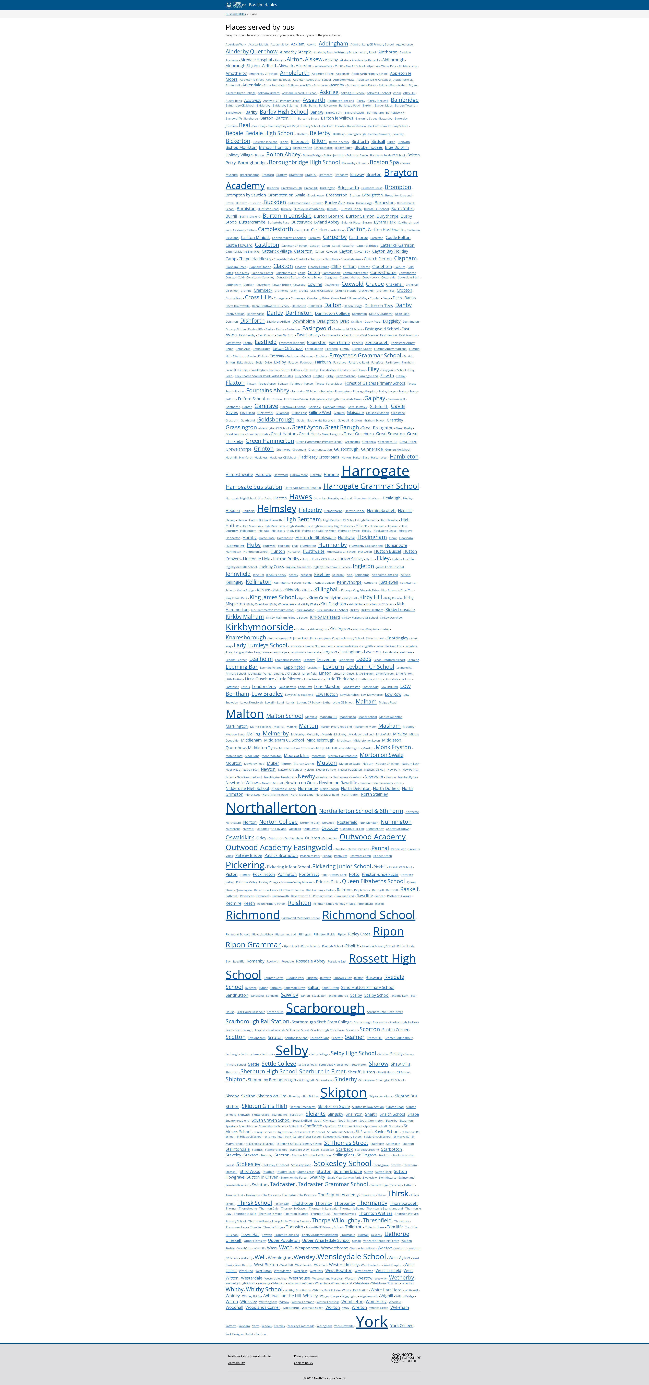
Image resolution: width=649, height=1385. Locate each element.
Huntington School (255, 552)
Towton (267, 1235)
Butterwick (301, 222)
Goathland (248, 420)
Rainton (344, 889)
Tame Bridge (379, 1185)
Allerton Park (323, 66)
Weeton (385, 1248)
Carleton (319, 229)
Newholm (323, 777)
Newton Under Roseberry (376, 783)
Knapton (358, 629)
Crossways (298, 298)
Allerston (304, 65)
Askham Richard (269, 93)
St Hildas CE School (249, 1136)
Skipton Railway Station (368, 1107)
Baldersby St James (285, 105)
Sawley (289, 994)
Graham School (374, 420)
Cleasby (300, 267)
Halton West (379, 457)
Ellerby (345, 349)
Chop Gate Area (351, 259)
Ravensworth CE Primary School (312, 896)
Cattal (336, 246)
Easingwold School (382, 329)
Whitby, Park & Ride (326, 1290)
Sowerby (391, 1120)
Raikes (330, 890)
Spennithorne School (272, 1126)
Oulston (312, 838)
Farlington (393, 362)
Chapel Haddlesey (255, 258)
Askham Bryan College (241, 93)
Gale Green (354, 399)
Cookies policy (303, 1363)
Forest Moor (334, 383)
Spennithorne (248, 1126)
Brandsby (341, 175)
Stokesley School (342, 1163)
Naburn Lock (410, 764)
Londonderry (264, 686)
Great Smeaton (390, 433)
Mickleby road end (361, 734)
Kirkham (301, 629)
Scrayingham (257, 1038)
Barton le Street (308, 118)
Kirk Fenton (356, 604)
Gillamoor (282, 413)
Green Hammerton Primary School (319, 442)
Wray (345, 1308)
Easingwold (316, 328)
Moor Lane (252, 756)
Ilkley (383, 558)
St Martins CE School (377, 1136)
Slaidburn (296, 1115)
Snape (413, 1114)
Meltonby (313, 734)
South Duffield (302, 1120)
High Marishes (251, 526)
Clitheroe (364, 267)
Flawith (387, 375)
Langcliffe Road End (389, 646)
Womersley (376, 1301)
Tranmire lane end (286, 1235)
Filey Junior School (393, 370)
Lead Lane (405, 652)
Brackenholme (249, 175)
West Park (316, 1271)
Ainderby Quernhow (252, 51)
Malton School (284, 715)
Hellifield (249, 511)
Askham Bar (387, 85)
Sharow (378, 1063)
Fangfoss (377, 362)
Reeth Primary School (271, 904)
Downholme (303, 321)
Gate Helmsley (357, 407)
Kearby (293, 575)
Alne (339, 65)
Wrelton (359, 1307)
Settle (253, 1064)
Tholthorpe (302, 1203)
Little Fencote (385, 673)
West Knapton (393, 1265)
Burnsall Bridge (351, 209)
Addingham (333, 43)
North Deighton (356, 788)
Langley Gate (243, 652)
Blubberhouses (369, 147)
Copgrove (331, 277)
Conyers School (312, 277)
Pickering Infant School (288, 867)
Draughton (327, 321)
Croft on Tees (385, 290)
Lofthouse (232, 687)
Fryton (403, 391)
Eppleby (321, 356)
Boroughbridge (252, 162)
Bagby (361, 101)
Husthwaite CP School (341, 552)
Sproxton (395, 1126)
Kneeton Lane (375, 638)
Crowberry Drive (318, 298)
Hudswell (269, 546)
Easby (280, 329)
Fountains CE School (305, 391)
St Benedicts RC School (310, 1132)
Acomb (311, 44)
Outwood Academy (373, 836)
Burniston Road (268, 209)
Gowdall (343, 420)
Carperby (335, 236)
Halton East (361, 457)
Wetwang (264, 1283)
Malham (366, 701)
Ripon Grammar (253, 944)
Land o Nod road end (319, 646)
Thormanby (372, 1202)
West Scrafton (364, 1271)
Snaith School (392, 1114)
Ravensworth (280, 896)
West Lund (246, 1271)
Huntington (233, 552)
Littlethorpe (364, 679)
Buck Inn (255, 203)
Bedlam (302, 134)
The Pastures (307, 1195)
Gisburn (339, 413)
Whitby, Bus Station (298, 1290)
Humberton (308, 546)
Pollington (287, 874)
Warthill (259, 1248)
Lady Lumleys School (260, 645)
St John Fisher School (307, 1136)
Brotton (355, 195)
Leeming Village (270, 668)
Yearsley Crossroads (300, 1326)
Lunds (290, 702)
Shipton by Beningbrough (272, 1079)
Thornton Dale (269, 1208)
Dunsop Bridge (236, 329)
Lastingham (351, 651)
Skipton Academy (381, 1096)
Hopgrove (405, 531)
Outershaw (329, 838)
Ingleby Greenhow (298, 567)
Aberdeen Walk (236, 44)
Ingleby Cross (271, 566)
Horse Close (267, 538)
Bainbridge (405, 99)
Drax (344, 321)
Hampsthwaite (239, 474)
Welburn (400, 1248)
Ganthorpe (233, 407)
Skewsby (294, 1096)
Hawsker (360, 498)
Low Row (393, 694)
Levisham (314, 668)
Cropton (404, 290)
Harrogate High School (241, 498)
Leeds (363, 658)
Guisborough (346, 449)
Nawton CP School (290, 769)
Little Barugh (365, 673)
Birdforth (360, 141)
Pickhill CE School (400, 867)
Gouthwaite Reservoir (321, 420)
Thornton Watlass (375, 1213)
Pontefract (309, 874)
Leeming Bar (242, 666)
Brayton (373, 174)
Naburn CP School (388, 764)
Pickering (245, 865)
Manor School (367, 717)
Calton (251, 230)
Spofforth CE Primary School (343, 1126)
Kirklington (339, 628)
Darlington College (332, 313)
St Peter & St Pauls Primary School (299, 1144)
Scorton (370, 1029)
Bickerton (238, 140)
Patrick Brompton (281, 855)
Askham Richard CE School (299, 93)
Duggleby (392, 321)
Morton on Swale (381, 754)
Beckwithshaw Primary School (388, 126)
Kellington (258, 581)
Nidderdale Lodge (283, 789)
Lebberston (346, 660)
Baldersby (263, 105)
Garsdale (315, 407)
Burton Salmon (360, 216)
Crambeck (263, 290)
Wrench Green (378, 1308)
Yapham (244, 1326)
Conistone (253, 277)
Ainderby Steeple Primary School (336, 52)
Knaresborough (246, 637)
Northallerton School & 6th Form (361, 810)
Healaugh (392, 498)
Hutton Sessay (350, 558)
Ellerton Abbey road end (390, 349)
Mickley (400, 734)
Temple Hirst (234, 1195)
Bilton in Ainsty (339, 142)
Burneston (385, 202)
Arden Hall (233, 85)
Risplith (352, 945)
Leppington (294, 667)
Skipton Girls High (264, 1105)
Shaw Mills (400, 1064)
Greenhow (369, 442)
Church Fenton (378, 258)
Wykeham (399, 1307)
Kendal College (325, 582)
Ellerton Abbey (362, 349)
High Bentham (302, 519)
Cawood (331, 251)
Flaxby (400, 376)
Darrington (359, 314)
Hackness (261, 457)
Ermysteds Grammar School (365, 355)
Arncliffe (305, 85)
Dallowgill (315, 306)
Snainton (354, 1114)
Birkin (391, 142)
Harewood (281, 475)
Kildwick (291, 590)
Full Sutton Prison (296, 399)
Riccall (379, 904)
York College (401, 1325)
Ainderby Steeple (295, 52)
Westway (381, 1278)
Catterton (303, 251)
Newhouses (340, 777)
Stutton (324, 1171)
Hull (295, 546)
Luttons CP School (309, 702)
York (372, 1321)
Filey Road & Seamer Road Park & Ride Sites (264, 376)
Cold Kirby (242, 273)
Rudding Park (295, 978)
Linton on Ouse (344, 673)
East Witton (233, 343)
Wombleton (352, 1301)
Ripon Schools (310, 946)
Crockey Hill (367, 290)
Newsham (374, 776)
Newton (391, 777)
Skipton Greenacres (303, 1107)
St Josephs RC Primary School (342, 1136)
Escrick (408, 356)
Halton (346, 457)
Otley (261, 838)
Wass (272, 1248)
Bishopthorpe (323, 148)
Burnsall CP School (376, 209)
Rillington (304, 934)
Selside (383, 1054)
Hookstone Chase (385, 531)
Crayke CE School (321, 290)
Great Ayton (306, 427)
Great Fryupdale (257, 434)
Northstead (233, 823)
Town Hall (250, 1234)
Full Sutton (274, 399)
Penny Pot (340, 856)
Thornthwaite (248, 1208)
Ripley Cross (359, 934)
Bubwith (241, 203)
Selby (291, 1050)
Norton (250, 822)
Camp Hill (302, 230)
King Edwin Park (236, 598)
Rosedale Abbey (310, 961)
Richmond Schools (238, 934)
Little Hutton (234, 679)
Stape (315, 1150)
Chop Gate (331, 259)
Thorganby (344, 1203)
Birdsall (378, 141)
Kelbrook (338, 575)
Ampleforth (294, 72)
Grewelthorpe (238, 449)
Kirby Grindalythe (325, 597)
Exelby (280, 362)
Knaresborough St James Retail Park (292, 638)
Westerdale (251, 1278)
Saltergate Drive (294, 988)
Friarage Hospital (364, 391)
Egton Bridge (261, 349)
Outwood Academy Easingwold (279, 847)
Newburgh (288, 777)
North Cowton (329, 789)
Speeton (231, 1126)
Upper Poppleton (284, 1240)
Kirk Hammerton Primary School (272, 610)
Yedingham (324, 1326)
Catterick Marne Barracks (242, 251)
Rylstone (251, 988)
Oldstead (295, 829)
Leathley (309, 660)
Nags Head (233, 769)
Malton (245, 713)
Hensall (405, 510)
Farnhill (231, 370)
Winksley (248, 1301)
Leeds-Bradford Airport (389, 660)
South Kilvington (325, 1120)
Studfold (268, 1172)
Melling (253, 734)
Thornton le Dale (245, 1214)
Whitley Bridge (252, 1296)
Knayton (324, 638)
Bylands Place (351, 222)
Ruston (358, 978)
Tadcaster (282, 1184)
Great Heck (309, 433)
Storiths (396, 1165)
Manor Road (348, 717)
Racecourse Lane (265, 890)
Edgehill (357, 343)
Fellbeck (296, 370)
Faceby (293, 362)
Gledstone (398, 413)
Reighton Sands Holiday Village (334, 904)
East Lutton (351, 335)
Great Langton (331, 434)
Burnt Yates (402, 208)
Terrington (253, 1195)
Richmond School (368, 914)
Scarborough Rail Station (257, 1021)
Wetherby (401, 1277)
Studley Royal (286, 1172)
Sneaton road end (237, 1120)
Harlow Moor (299, 475)
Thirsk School (254, 1202)
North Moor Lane (302, 794)
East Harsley (308, 334)
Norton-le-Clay (310, 823)
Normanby (308, 788)
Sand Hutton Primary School (367, 987)
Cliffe (336, 266)
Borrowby (348, 163)
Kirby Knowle (393, 598)
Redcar (380, 896)
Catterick (348, 246)
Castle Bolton (398, 237)
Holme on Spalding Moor (319, 531)
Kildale (277, 590)
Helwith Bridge (355, 511)
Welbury (246, 1258)
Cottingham (233, 285)
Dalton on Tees (379, 305)
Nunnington (396, 821)
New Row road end (249, 777)
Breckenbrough (291, 188)
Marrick (279, 727)
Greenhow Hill (387, 442)
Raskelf (409, 889)
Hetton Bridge (258, 520)
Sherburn (232, 1072)
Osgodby (330, 828)
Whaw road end (341, 1283)
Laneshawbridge (347, 646)
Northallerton (271, 807)
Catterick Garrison (397, 245)
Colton (314, 272)
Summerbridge (348, 1171)
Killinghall (326, 589)
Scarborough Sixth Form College (322, 1022)
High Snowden (322, 526)
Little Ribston (289, 679)
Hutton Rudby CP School (318, 559)
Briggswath (348, 187)
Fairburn (323, 362)
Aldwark (285, 65)
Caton (326, 246)
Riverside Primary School (378, 946)
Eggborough (377, 342)
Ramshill (392, 890)
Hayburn (374, 498)
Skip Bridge (310, 1096)
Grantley (395, 420)
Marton (308, 725)
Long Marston (327, 686)
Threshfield (377, 1220)
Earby (270, 329)
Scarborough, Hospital (250, 1030)
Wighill (386, 1295)
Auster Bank (234, 101)
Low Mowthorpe (372, 695)
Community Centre (355, 273)
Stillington (366, 1155)
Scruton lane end (296, 1038)
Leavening (326, 659)
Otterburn (275, 838)
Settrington (359, 1064)
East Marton (369, 335)
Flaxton (235, 382)
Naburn (368, 764)
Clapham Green (236, 267)
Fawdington (259, 370)
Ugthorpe (396, 1233)
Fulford (231, 399)
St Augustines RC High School (273, 1132)
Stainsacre (393, 1144)
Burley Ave (335, 202)
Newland (356, 777)
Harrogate (375, 470)
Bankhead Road (349, 105)
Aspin (397, 93)
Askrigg (329, 92)
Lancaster (296, 646)
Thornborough (404, 1203)
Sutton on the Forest (294, 1177)
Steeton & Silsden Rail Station (311, 1155)
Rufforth (325, 978)
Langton (329, 651)
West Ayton (399, 1257)
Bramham (325, 175)
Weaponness (307, 1248)
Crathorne (281, 290)
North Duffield (386, 788)
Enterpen (307, 356)
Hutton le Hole (256, 558)
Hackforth (246, 457)
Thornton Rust (320, 1214)
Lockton (406, 679)
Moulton (234, 763)
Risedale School (332, 946)
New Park (394, 769)
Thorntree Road (258, 1221)
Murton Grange (304, 764)
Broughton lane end (398, 195)
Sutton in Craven (262, 1177)
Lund (280, 702)
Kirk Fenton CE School (380, 604)
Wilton (232, 1301)
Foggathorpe (267, 383)
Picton (231, 874)
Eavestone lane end (292, 343)
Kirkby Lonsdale (400, 609)
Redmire (233, 903)
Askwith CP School (379, 93)
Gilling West (320, 412)
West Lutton (264, 1271)
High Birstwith (367, 520)
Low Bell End (389, 687)
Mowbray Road (254, 764)
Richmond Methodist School (301, 918)
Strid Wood (250, 1171)
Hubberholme (235, 546)
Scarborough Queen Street (385, 1012)
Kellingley (234, 582)
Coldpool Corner (262, 273)
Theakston (368, 1195)
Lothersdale (370, 687)
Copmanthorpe (350, 277)
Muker (273, 763)
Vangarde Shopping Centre (381, 1241)
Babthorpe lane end (341, 101)
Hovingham (372, 537)
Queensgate (244, 890)
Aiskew (313, 59)
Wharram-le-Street (300, 1283)
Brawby (357, 174)
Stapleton (327, 1150)
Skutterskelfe (260, 1115)
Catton (319, 251)
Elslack (262, 356)
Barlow (316, 112)
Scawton (351, 1030)
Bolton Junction (334, 155)
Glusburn (232, 420)
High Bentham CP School (339, 520)
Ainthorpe (387, 52)
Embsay (277, 356)
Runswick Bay (342, 978)
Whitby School (264, 1289)
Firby (330, 376)
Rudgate (312, 978)
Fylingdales (318, 399)
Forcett (308, 383)
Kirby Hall (350, 598)
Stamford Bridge (276, 1150)
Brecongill (311, 188)
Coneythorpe (407, 273)
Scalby (356, 995)
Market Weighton (390, 717)
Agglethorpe (404, 44)
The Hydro (289, 1195)
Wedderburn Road (362, 1248)
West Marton (282, 1271)
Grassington (241, 427)
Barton (266, 118)
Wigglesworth (369, 1296)
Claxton (283, 265)
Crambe (246, 290)
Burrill (231, 216)
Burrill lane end (249, 216)
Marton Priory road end (336, 727)
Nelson (309, 769)
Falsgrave (339, 362)
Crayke (303, 290)
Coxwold (353, 283)
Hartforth (264, 498)
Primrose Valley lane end (297, 882)
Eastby (248, 343)
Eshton (230, 362)
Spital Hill (295, 1126)
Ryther (263, 988)
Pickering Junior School (341, 866)
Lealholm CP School (288, 660)
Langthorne (261, 652)
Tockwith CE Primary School (324, 1227)
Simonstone (324, 1080)
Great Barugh (341, 427)
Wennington (279, 1257)
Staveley (233, 1155)
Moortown (319, 756)
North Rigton (349, 794)
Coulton (249, 285)
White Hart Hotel (386, 1290)
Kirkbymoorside (259, 626)
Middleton (344, 740)
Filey (373, 369)
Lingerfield (309, 673)
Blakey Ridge (343, 148)
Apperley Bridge (323, 74)
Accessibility (236, 1363)
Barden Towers (405, 105)
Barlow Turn (334, 112)
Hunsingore (396, 545)
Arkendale (251, 85)
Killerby (307, 590)
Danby (403, 305)
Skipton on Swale (334, 1106)
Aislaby (331, 59)
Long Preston (351, 687)
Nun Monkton (369, 823)
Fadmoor (306, 362)
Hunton (278, 551)
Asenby (337, 85)
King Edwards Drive (366, 590)
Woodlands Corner (263, 1307)
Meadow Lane (235, 734)
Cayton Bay (362, 251)
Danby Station (235, 314)
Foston (239, 391)
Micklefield (383, 734)
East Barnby (247, 335)
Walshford (244, 1248)
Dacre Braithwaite (238, 306)
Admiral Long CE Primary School (372, 44)
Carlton (356, 229)
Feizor (285, 370)
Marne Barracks (260, 727)
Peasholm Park (310, 856)
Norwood (328, 823)
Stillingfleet (343, 1155)
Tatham (409, 1185)
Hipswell (392, 526)
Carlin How (337, 230)
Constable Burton (288, 277)
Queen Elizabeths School (373, 881)
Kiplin (302, 598)
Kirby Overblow (257, 604)
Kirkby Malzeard (325, 617)
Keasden (306, 575)
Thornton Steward (344, 1214)
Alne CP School (355, 66)
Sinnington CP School (390, 1080)
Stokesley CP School (276, 1165)
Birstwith (404, 142)
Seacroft (337, 1038)
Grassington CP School (274, 428)
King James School (273, 597)
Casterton (376, 238)
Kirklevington (318, 629)
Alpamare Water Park (381, 66)
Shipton (236, 1079)
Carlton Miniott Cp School (289, 238)
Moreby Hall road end (342, 756)
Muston (327, 762)
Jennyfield (238, 573)
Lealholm (261, 658)
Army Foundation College (281, 85)
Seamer (355, 1036)
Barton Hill (286, 118)
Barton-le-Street (366, 118)
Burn (350, 203)
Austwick (252, 100)
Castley (315, 246)
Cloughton (382, 266)
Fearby (273, 370)
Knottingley (397, 638)
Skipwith (244, 1115)
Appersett (342, 74)
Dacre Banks (404, 297)
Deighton (232, 321)
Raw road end (345, 896)
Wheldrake (361, 1283)
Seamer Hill (374, 1038)
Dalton (332, 305)
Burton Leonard (329, 216)
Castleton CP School (295, 246)
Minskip (368, 748)
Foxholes (327, 391)
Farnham (408, 362)
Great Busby (404, 428)
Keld (350, 575)
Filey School (303, 376)
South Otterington (371, 1120)
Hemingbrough (381, 510)
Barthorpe (251, 118)
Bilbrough (300, 141)
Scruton (275, 1037)
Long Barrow (287, 687)
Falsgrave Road (358, 362)
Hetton (242, 520)
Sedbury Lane (250, 1054)
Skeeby (232, 1096)
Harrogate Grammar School (371, 486)
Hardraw (263, 474)
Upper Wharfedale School (326, 1240)
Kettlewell (388, 582)
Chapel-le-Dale (284, 259)
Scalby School (376, 995)
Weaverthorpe (334, 1248)
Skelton (248, 1096)
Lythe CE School (343, 702)
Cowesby (299, 285)
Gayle (398, 405)
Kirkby (354, 610)
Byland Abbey (326, 222)
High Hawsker (389, 520)
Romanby (256, 961)
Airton (295, 59)
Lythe (326, 702)
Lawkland (389, 652)
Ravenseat (262, 896)
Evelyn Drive (264, 362)
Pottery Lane (338, 875)
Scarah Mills (275, 1012)
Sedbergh (232, 1054)
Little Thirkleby (340, 679)
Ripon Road (291, 946)
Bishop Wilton (302, 148)
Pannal (380, 848)
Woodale (395, 1302)
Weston (350, 1278)
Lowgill (270, 702)
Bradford (268, 175)
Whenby (407, 1283)
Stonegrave (381, 1165)
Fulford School (251, 398)
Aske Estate (368, 85)
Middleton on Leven (366, 740)
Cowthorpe (332, 285)
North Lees (253, 794)
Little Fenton (404, 673)
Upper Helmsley (255, 1241)
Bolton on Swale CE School (387, 155)
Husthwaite (313, 551)
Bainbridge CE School (240, 105)
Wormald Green (312, 1308)
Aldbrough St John (243, 65)
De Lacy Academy (381, 314)
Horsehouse (285, 538)
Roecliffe (238, 961)
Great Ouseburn (358, 433)
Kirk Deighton (333, 603)
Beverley (398, 134)
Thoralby (323, 1203)
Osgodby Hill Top (352, 829)
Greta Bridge (408, 442)
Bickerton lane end (265, 142)
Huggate (284, 546)
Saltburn (276, 988)
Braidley (311, 175)
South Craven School (271, 1120)
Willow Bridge (404, 1296)
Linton (325, 673)
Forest (320, 383)
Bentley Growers (379, 134)
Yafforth (231, 1326)
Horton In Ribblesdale (315, 537)
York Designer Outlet (239, 1334)
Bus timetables (236, 14)
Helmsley (276, 508)
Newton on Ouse (301, 782)
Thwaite (255, 1227)
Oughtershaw (294, 838)
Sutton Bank (383, 1172)
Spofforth (313, 1126)
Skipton (343, 1092)
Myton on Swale (349, 764)
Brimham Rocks (371, 188)
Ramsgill (378, 890)
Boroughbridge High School (304, 162)
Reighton (299, 902)
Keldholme (362, 575)
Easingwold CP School (348, 329)
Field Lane (358, 370)
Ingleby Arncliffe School (241, 567)
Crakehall (395, 284)
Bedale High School (270, 133)
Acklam (298, 44)
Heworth (276, 520)
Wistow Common (303, 1302)
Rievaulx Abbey (262, 934)
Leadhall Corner (236, 660)
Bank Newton (328, 105)
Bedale (234, 133)
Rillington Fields (324, 934)
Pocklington (264, 874)
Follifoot (296, 383)
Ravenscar (247, 896)
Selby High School (353, 1053)
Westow (364, 1278)
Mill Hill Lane (335, 748)
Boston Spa (384, 162)
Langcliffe (366, 646)
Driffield (356, 321)
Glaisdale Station (377, 413)
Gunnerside (372, 449)
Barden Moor (383, 105)
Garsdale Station (334, 407)
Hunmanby (332, 544)
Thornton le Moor (270, 1214)
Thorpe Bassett (299, 1221)
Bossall (362, 163)
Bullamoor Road (299, 203)
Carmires (314, 238)
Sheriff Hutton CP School (393, 1072)
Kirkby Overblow (391, 617)
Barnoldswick (395, 112)
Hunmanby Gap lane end (366, 546)
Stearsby (266, 1155)
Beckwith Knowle (333, 126)
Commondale (331, 273)
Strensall (231, 1172)
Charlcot (301, 259)
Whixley (310, 1295)
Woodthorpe (291, 1308)
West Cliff (286, 1265)
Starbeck (344, 1149)
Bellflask (338, 134)
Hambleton (404, 456)
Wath (286, 1247)
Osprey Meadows (397, 829)
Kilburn (263, 590)
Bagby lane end (378, 101)
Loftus (245, 687)
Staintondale (238, 1149)
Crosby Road (234, 298)
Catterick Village (277, 251)
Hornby (250, 537)
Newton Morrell (272, 783)
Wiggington (349, 1296)
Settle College (279, 1063)
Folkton (283, 383)
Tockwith (294, 1226)
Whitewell (411, 1290)
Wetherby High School (240, 1283)
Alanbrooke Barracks (366, 60)
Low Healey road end (299, 695)
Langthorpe (279, 652)
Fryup (414, 391)
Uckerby (376, 1235)
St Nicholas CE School (260, 1144)
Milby (320, 748)
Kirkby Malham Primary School (287, 617)
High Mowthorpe (298, 526)
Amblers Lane (408, 66)
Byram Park (385, 222)
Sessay (396, 1053)
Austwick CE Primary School (281, 101)
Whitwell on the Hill (282, 1295)
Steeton (282, 1155)
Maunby (408, 727)
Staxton (251, 1155)
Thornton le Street (296, 1214)
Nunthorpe (233, 829)
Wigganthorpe (329, 1296)
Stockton (384, 1155)
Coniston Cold (235, 277)
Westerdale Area (276, 1278)
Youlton (261, 1334)
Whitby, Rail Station (355, 1290)
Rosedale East (337, 961)
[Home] (236, 5)
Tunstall (363, 1235)
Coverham (263, 285)
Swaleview (370, 1177)
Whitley (233, 1295)
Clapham (405, 258)
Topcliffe (395, 1226)
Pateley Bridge (248, 855)
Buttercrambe (252, 222)
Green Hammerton (270, 440)
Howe (393, 538)
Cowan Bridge (281, 285)
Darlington (299, 312)
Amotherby (236, 73)
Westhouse (299, 1278)
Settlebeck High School (334, 1064)
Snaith (371, 1114)
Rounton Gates (273, 978)
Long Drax (305, 687)
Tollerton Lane (374, 1227)
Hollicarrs (278, 531)
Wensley (304, 1257)
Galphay (374, 398)
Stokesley (248, 1164)
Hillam (361, 525)
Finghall (318, 376)
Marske (292, 727)
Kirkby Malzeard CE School (360, 617)
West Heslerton (371, 1265)
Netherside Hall (374, 769)
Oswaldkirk (240, 837)
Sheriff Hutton (361, 1072)
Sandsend (257, 995)
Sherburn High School (269, 1071)
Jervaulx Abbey (276, 575)
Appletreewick (403, 79)
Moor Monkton (272, 756)
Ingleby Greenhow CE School (332, 567)
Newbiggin (271, 777)
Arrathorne (321, 85)
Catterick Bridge (367, 246)
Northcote (412, 812)
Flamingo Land (368, 376)
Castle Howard (239, 245)
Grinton (264, 448)
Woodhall (234, 1307)
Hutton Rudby (286, 558)
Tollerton (354, 1226)
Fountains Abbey (267, 390)
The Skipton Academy (338, 1194)
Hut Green (365, 552)
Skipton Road (395, 1107)
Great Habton (283, 433)
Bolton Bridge (312, 155)
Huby (254, 544)
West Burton (266, 1264)
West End (320, 1265)
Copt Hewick (371, 277)
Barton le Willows (337, 118)
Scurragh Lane (319, 1038)
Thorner (231, 1208)
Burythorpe (387, 216)
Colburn (399, 267)
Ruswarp (374, 977)
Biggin (284, 142)
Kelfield (406, 575)
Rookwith (273, 961)
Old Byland (278, 829)
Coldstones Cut (286, 273)
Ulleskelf (234, 1240)
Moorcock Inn (296, 755)
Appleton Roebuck (278, 79)
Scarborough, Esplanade (370, 1022)
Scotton (236, 1036)
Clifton (349, 266)
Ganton (247, 407)
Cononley (268, 277)
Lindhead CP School (287, 673)
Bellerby (320, 133)
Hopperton (233, 538)
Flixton (251, 383)
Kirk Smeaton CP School (332, 610)
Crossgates (281, 298)
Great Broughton (377, 427)
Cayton (346, 251)
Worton (333, 1307)
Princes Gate (328, 881)
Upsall (356, 1241)
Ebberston (316, 342)
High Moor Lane (274, 526)
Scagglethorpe (338, 995)
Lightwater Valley (259, 673)
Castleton (267, 244)
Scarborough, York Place (327, 1030)
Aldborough (393, 59)
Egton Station (314, 349)
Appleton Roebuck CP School (312, 79)
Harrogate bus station (254, 486)
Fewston (343, 370)
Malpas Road (388, 702)
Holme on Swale (349, 531)
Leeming (413, 660)
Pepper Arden (382, 856)
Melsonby (297, 734)
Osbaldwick (311, 829)
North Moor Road (327, 794)
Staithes (257, 1150)
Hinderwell (377, 526)
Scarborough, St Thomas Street (288, 1030)
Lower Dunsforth (251, 702)
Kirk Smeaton (305, 610)
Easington (293, 329)
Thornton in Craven (293, 1208)
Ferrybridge (328, 370)
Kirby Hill (370, 597)
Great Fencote (235, 434)
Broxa (230, 203)
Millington (353, 748)
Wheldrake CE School (385, 1283)
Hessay (230, 520)
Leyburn (333, 666)
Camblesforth (275, 229)
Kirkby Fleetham (372, 610)
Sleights (316, 1113)
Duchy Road (373, 321)
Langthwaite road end (304, 652)
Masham (389, 725)
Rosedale (288, 961)
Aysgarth (314, 99)
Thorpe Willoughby (336, 1220)
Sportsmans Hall (376, 1126)
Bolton (259, 155)
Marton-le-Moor (365, 727)
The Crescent (270, 1195)
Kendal (308, 582)
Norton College (278, 821)
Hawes (300, 496)
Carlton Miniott (255, 237)
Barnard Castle (355, 112)
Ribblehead (365, 904)
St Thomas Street (346, 1142)
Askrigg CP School (353, 93)
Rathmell (232, 896)
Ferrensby (311, 370)
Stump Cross (305, 1172)
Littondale (391, 679)
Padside (363, 849)
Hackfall (231, 457)
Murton (286, 764)
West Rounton (338, 1270)
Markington (237, 726)
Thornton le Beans (352, 1208)
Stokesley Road (301, 1165)
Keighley (322, 574)
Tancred (395, 1185)
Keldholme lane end (385, 575)
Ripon (388, 931)
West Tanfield (388, 1270)
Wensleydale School (351, 1256)
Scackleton (319, 995)
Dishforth (252, 320)
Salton (314, 987)
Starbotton (391, 1149)
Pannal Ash (398, 849)
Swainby (317, 1177)
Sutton (368, 1172)
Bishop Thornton (275, 147)
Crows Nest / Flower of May (349, 298)
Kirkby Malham (245, 616)
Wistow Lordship (328, 1302)
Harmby (315, 475)
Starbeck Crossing (367, 1150)
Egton (229, 349)
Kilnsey (346, 590)
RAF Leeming (314, 890)
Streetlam (410, 1165)
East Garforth (285, 335)
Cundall (375, 298)
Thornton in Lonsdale (323, 1208)
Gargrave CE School (293, 407)
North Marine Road (275, 794)
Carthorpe (358, 237)
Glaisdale (355, 412)
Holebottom (248, 531)
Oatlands (263, 829)
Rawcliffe (364, 895)
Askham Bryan (407, 85)
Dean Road (402, 314)
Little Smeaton (313, 679)
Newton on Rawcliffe (338, 782)
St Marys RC (401, 1136)
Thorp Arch (279, 1221)
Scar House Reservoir (251, 1012)
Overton (340, 849)
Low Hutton (327, 694)
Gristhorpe (283, 449)
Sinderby (345, 1079)
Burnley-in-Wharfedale (309, 209)
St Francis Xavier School (377, 1131)
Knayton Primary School (348, 638)
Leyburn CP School (370, 666)
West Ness (300, 1271)
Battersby (385, 118)
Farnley (243, 370)
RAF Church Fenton (291, 890)
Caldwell (239, 230)
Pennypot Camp (360, 856)
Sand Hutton (330, 988)
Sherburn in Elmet (322, 1071)
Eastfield (266, 341)
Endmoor (292, 356)
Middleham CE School (284, 740)
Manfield (311, 717)
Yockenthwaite (344, 1326)
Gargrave (266, 405)
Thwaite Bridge (273, 1227)
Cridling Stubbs (345, 290)
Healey (407, 498)
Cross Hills (258, 297)
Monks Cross (234, 756)
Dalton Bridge (353, 306)
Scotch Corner (395, 1029)
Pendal (327, 856)
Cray (294, 290)
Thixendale (281, 1204)
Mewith (327, 734)
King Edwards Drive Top (397, 590)
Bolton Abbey (283, 154)
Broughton (372, 195)
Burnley (286, 209)
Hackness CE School (283, 457)
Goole (301, 420)
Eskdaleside (245, 362)
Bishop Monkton (241, 147)
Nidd (398, 783)
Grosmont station (320, 449)
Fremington (343, 391)
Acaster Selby (280, 44)
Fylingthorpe (336, 399)
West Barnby (243, 1265)
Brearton (273, 188)
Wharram (278, 1283)
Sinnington (366, 1080)
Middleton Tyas (262, 747)
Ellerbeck (331, 349)
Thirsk (397, 1193)
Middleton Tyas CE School (296, 748)
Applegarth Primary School (370, 74)
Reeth (249, 903)
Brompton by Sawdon (246, 195)
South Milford (348, 1120)
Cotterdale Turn (408, 277)
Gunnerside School (397, 449)
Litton (378, 679)
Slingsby (335, 1114)
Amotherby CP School (263, 74)
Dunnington (411, 321)
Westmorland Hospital (327, 1278)
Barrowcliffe (234, 118)
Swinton (259, 1184)
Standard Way (299, 1150)
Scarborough (325, 1008)
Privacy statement (306, 1356)
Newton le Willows (243, 782)
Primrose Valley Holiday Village (257, 882)
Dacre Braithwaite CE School (271, 306)
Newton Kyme (407, 777)
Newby (306, 776)
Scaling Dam (400, 995)
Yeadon (267, 1326)
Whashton (322, 1283)
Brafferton (296, 175)
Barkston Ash (234, 112)
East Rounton (408, 335)
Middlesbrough (320, 740)
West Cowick (303, 1265)
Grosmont (299, 449)
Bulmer (318, 203)
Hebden (233, 510)
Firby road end (346, 376)
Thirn (381, 1195)
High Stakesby (343, 526)
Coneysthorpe (383, 272)
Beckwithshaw (356, 126)
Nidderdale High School (247, 788)
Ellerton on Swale (244, 356)
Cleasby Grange (318, 267)
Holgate (264, 531)
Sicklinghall (306, 1080)
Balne (313, 105)
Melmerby (276, 733)
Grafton (356, 420)
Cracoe (375, 283)
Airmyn (279, 60)
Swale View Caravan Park (344, 1177)
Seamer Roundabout (399, 1038)
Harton (280, 498)
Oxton (352, 849)
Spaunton (406, 1120)
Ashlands (352, 85)
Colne (301, 273)
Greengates (352, 442)
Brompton (398, 187)
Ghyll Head (247, 413)
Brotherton (336, 195)
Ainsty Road (368, 52)
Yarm (255, 1326)
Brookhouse (316, 195)
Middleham (251, 740)
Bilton (319, 140)
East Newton (388, 335)
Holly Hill (293, 531)
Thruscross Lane (237, 1227)
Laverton (372, 651)
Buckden (274, 202)
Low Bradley (267, 693)
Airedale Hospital (256, 59)
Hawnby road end (340, 498)
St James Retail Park (278, 1136)
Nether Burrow (326, 769)
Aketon (345, 60)
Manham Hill (328, 717)
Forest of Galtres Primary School (375, 383)
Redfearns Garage (399, 896)
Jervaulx (258, 575)
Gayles (232, 412)
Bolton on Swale (357, 155)
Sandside (272, 995)
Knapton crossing (377, 629)
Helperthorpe (333, 511)
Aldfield (269, 65)
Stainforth (377, 1144)
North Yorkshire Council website (249, 1356)
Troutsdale (347, 1235)
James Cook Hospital (390, 567)
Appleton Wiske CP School (374, 79)
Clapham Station (260, 267)
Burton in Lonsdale (287, 215)
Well (260, 1257)
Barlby (251, 112)
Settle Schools (307, 1064)
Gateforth (379, 406)
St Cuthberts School (340, 1132)
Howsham (406, 538)
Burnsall (332, 209)
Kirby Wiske (310, 604)
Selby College (319, 1054)
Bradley (281, 175)
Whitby (235, 1289)
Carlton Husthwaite (386, 229)
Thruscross (401, 1221)
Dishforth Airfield (278, 321)
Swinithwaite (387, 1177)
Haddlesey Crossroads (318, 457)
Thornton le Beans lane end (384, 1208)
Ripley (342, 934)
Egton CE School (288, 348)
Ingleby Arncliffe (403, 559)
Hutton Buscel (387, 551)
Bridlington (327, 188)
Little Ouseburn (259, 679)
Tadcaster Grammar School (333, 1184)
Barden (367, 105)
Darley (275, 312)
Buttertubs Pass (278, 222)
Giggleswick (265, 413)
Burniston (246, 208)
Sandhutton (237, 995)
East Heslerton (331, 335)
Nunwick (248, 829)
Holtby (366, 531)
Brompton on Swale (286, 195)
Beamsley (258, 126)
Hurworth (294, 552)
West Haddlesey (344, 1264)
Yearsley (279, 1326)
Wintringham (268, 1302)
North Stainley (374, 794)
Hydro (370, 559)
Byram (367, 222)
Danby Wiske (255, 314)
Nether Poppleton (350, 769)
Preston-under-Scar (380, 874)
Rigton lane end (285, 934)
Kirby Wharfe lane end (285, 604)
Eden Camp (339, 342)
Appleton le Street (252, 79)
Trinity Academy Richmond (320, 1235)
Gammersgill (396, 399)
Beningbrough (356, 134)
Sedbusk (267, 1054)
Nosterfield (347, 822)
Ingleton (363, 566)
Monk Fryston (393, 747)
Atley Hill (409, 93)
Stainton (408, 1144)
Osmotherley (375, 829)
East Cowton (266, 335)
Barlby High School (284, 111)
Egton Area (243, 349)
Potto (354, 874)
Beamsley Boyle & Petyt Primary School (294, 126)
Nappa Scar (251, 769)
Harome (331, 474)
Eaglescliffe (255, 329)
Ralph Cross (362, 890)
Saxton (305, 995)
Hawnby (320, 498)
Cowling (315, 284)
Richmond (253, 914)
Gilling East (299, 413)
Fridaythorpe (387, 391)
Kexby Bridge (246, 590)
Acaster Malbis (258, 44)
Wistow (284, 1302)
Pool (325, 875)
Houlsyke (346, 537)
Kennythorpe (349, 582)
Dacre (386, 298)
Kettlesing (370, 582)
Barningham (375, 112)
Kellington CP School (287, 582)
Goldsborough (275, 419)
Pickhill (380, 867)
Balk (304, 105)
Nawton (268, 769)
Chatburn (315, 259)
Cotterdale (388, 277)
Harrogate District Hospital (303, 488)
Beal (244, 125)
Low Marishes (349, 695)
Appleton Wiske (343, 79)
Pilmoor (245, 875)
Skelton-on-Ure (272, 1096)
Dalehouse (299, 306)
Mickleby (340, 734)
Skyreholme (279, 1115)
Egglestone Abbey (403, 343)
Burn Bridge (364, 203)
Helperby (310, 509)
